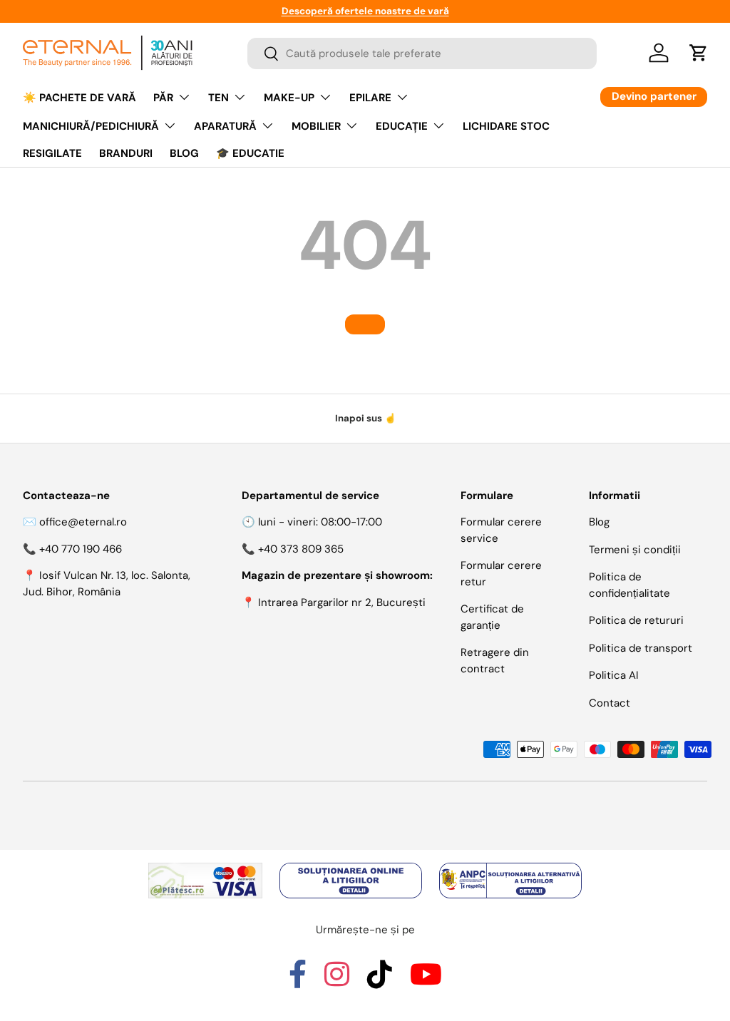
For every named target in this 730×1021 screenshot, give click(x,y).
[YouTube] (426, 981)
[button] (698, 52)
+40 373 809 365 (301, 549)
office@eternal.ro (83, 522)
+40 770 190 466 (80, 549)
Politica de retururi (636, 620)
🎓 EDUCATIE (250, 153)
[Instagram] (336, 981)
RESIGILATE (52, 153)
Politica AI (614, 675)
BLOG (184, 153)
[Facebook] (298, 981)
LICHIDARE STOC (506, 126)
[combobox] (422, 53)
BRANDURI (126, 153)
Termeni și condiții (635, 550)
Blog (599, 522)
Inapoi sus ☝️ (365, 418)
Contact (609, 703)
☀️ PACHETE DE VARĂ (79, 98)
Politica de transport (640, 648)
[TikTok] (379, 981)
